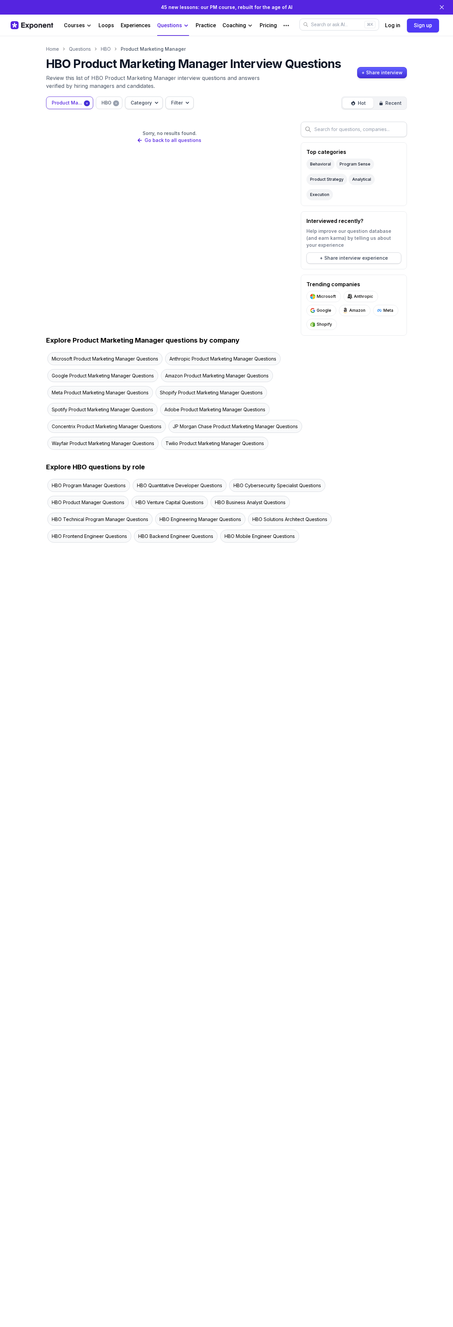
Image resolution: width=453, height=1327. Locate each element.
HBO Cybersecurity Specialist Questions (277, 485)
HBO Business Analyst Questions (250, 502)
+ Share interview (382, 72)
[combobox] (69, 103)
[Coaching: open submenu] (250, 26)
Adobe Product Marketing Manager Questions (214, 409)
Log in (392, 25)
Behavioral (320, 164)
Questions (169, 25)
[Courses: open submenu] (89, 26)
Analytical (361, 179)
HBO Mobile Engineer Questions (260, 536)
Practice (206, 25)
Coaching (234, 25)
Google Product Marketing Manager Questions (103, 375)
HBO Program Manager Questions (89, 485)
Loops (106, 25)
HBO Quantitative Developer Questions (179, 485)
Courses (74, 25)
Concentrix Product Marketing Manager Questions (107, 426)
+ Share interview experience (354, 258)
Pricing (268, 25)
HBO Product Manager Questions (88, 502)
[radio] (358, 103)
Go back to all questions (173, 140)
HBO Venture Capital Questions (170, 502)
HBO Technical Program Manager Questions (100, 519)
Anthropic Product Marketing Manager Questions (222, 359)
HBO (106, 49)
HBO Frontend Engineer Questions (89, 536)
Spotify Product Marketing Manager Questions (102, 409)
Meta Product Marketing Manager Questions (100, 392)
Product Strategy (327, 179)
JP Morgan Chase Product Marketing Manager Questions (235, 426)
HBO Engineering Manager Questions (200, 519)
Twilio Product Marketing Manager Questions (214, 443)
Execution (319, 194)
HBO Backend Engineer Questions (175, 536)
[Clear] (87, 102)
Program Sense (355, 164)
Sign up (423, 25)
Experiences (136, 25)
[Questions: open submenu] (186, 26)
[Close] (442, 7)
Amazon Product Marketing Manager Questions (217, 375)
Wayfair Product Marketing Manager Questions (103, 443)
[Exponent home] (32, 25)
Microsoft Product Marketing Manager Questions (105, 359)
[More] (286, 25)
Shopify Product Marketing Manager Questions (211, 392)
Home (52, 49)
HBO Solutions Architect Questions (289, 519)
